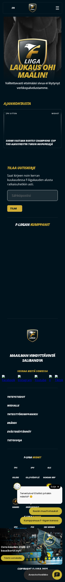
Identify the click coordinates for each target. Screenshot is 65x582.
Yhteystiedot (16, 397)
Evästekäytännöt (19, 431)
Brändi (12, 423)
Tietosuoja (14, 440)
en (13, 7)
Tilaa (13, 208)
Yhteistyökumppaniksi (22, 414)
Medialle (13, 405)
